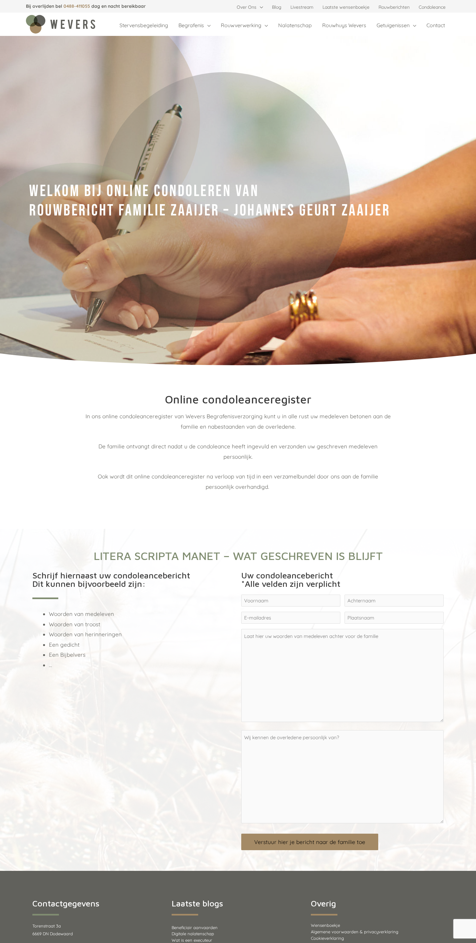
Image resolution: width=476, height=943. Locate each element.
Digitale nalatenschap (193, 933)
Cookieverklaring (327, 938)
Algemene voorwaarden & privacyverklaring (354, 931)
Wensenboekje (325, 925)
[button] (259, 7)
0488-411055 (76, 6)
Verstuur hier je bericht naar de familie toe (309, 842)
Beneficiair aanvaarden (195, 927)
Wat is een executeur (192, 940)
